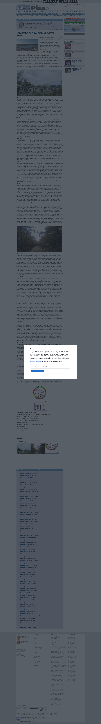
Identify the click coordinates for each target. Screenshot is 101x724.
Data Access (50, 376)
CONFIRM (37, 370)
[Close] (74, 348)
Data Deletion (43, 376)
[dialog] (50, 362)
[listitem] (50, 366)
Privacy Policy (58, 376)
